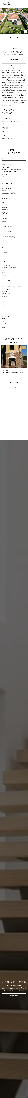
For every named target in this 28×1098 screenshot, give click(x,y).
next (16, 37)
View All (14, 387)
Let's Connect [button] (14, 995)
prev (12, 37)
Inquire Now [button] (14, 59)
